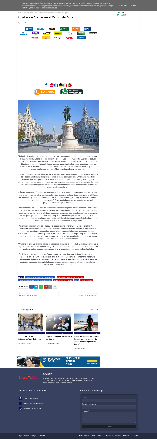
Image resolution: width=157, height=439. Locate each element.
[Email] (50, 287)
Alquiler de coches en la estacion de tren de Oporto (35, 280)
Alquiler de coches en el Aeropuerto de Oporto (40, 277)
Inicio (20, 13)
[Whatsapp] (41, 287)
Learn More (123, 6)
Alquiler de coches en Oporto (63, 280)
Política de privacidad (113, 436)
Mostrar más (94, 309)
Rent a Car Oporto (30, 13)
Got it (133, 6)
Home (81, 436)
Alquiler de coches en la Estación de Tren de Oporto (29, 337)
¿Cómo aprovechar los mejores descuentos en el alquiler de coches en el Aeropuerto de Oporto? (86, 340)
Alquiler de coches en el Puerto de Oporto (59, 337)
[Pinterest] (46, 287)
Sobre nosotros (90, 436)
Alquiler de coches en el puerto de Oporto (70, 277)
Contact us (101, 436)
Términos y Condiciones (131, 436)
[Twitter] (36, 287)
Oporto (76, 280)
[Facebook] (31, 287)
